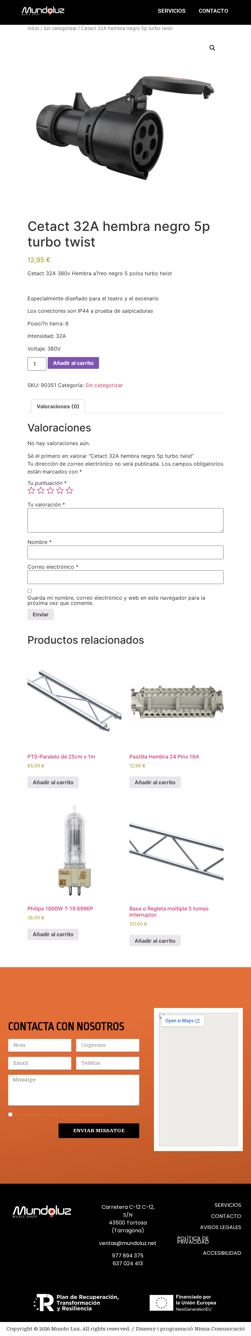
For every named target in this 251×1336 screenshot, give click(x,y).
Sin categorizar (60, 28)
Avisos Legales (220, 1227)
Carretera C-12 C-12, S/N (128, 1211)
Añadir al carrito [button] (53, 782)
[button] (212, 48)
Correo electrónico (52, 566)
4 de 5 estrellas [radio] (60, 490)
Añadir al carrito (73, 363)
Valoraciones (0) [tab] (58, 406)
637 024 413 (128, 1263)
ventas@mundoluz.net (128, 1243)
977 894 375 (127, 1255)
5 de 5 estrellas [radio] (69, 490)
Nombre (39, 542)
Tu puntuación (47, 483)
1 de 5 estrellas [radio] (31, 490)
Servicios (172, 11)
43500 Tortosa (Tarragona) (128, 1226)
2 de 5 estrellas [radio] (41, 490)
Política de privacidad (193, 1240)
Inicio (33, 28)
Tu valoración (46, 504)
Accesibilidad (222, 1253)
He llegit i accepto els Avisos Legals (59, 1115)
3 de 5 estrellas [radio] (50, 490)
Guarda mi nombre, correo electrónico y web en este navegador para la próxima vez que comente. (116, 600)
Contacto (213, 11)
